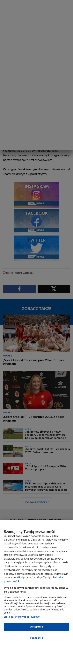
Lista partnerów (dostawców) (22, 616)
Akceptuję (36, 626)
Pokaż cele (36, 637)
